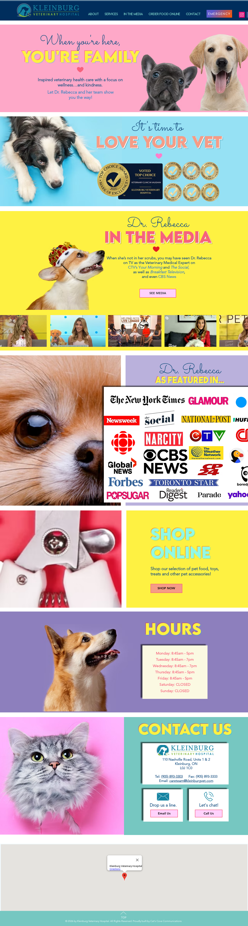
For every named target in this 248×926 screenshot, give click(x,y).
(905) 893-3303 (172, 776)
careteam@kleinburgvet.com (191, 781)
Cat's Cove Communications (166, 921)
